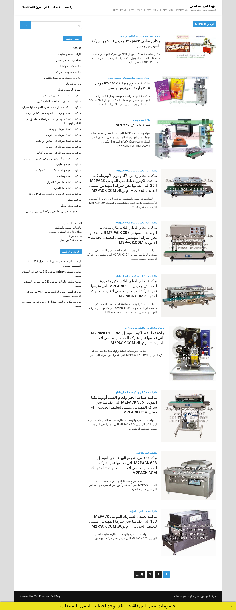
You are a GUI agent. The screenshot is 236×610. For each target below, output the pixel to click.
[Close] (232, 605)
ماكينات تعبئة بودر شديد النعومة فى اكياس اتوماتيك (52, 113)
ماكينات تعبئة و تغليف (141, 120)
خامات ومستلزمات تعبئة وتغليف (62, 77)
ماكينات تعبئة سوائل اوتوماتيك (64, 129)
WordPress (39, 596)
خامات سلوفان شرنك (68, 72)
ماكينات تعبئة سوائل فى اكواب (63, 135)
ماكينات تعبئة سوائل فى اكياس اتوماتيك (58, 141)
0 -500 (77, 48)
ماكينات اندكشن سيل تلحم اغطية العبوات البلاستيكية (51, 107)
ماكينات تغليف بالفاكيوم (146, 453)
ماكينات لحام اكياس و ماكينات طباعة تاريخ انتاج (136, 171)
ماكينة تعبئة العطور (70, 205)
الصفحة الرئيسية (72, 223)
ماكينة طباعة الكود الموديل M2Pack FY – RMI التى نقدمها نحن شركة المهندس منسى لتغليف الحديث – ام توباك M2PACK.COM (127, 338)
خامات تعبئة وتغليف (69, 66)
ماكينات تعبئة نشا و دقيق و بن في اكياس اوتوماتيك (52, 158)
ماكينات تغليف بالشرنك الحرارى (143, 511)
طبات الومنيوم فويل (69, 89)
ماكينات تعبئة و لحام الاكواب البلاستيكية (58, 170)
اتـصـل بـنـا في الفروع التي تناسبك (41, 7)
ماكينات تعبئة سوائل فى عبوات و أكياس (58, 152)
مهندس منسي (202, 5)
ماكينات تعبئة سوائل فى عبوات (63, 146)
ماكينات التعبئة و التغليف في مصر (61, 95)
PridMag (55, 596)
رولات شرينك (73, 83)
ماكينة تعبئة (74, 199)
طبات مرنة (75, 236)
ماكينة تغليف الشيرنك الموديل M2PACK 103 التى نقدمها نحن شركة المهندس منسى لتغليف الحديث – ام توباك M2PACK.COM (123, 521)
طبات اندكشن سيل (71, 240)
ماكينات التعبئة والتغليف (68, 227)
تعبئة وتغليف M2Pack (132, 125)
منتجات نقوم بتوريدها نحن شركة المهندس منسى (139, 36)
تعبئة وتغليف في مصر (68, 60)
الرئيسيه (69, 7)
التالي (139, 574)
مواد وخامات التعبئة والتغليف (65, 231)
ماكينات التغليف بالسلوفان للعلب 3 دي (59, 101)
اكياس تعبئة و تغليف (69, 54)
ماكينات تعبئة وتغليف (69, 176)
